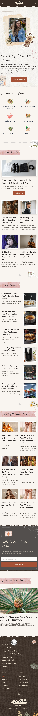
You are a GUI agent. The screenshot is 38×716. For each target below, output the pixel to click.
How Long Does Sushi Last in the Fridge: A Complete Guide (9, 386)
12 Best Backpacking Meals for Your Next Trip (10, 367)
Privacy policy (6, 689)
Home (4, 676)
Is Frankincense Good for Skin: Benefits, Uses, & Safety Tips (9, 438)
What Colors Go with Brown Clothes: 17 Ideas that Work (28, 254)
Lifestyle (4, 666)
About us (4, 679)
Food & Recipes (9, 285)
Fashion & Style (10, 152)
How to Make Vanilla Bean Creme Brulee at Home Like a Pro (9, 314)
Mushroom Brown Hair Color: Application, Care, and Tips (8, 473)
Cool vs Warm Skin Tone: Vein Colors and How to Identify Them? (27, 439)
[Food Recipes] (30, 300)
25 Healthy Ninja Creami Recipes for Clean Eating (11, 348)
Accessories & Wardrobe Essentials (13, 654)
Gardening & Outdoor (13, 580)
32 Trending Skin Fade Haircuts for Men (26, 220)
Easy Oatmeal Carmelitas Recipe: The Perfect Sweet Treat (10, 332)
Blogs (3, 682)
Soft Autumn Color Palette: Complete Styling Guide (8, 220)
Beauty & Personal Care (14, 414)
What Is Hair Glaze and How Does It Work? (8, 505)
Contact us (5, 685)
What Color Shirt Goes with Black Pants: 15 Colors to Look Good (17, 182)
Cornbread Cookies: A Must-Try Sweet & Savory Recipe (10, 296)
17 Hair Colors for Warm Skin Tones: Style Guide (26, 472)
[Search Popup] (36, 3)
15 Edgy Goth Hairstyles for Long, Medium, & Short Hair (8, 255)
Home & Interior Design (9, 663)
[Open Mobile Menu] (2, 3)
